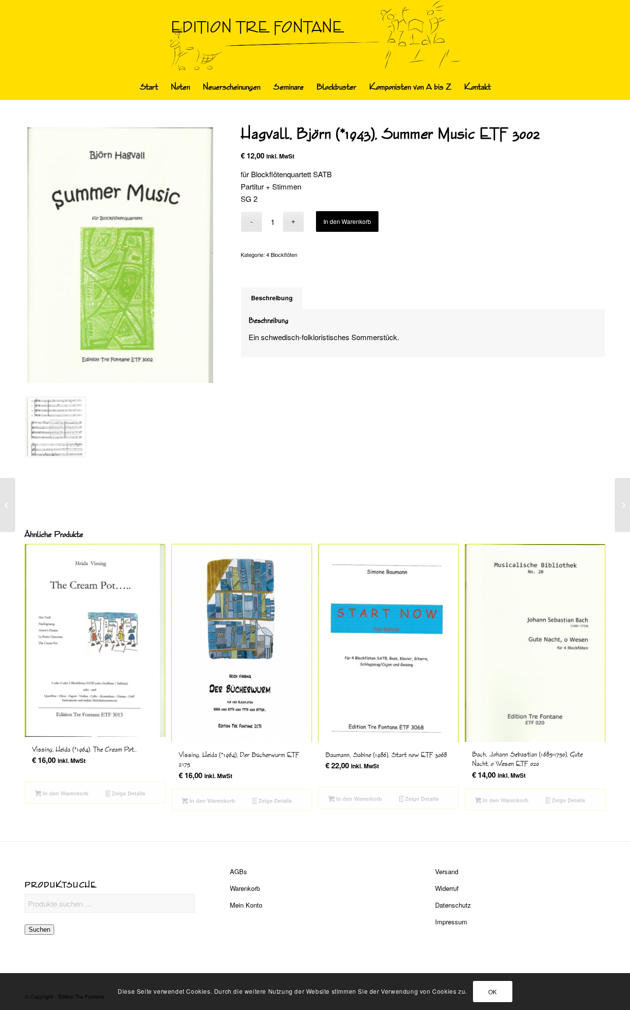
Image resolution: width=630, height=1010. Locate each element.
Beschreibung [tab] (272, 297)
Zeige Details (127, 793)
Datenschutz (453, 905)
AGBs (238, 871)
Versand (446, 871)
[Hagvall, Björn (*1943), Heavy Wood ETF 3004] (622, 505)
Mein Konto (246, 905)
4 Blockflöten (281, 254)
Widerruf (447, 888)
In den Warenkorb (347, 221)
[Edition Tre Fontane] (315, 37)
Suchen (39, 929)
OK (492, 991)
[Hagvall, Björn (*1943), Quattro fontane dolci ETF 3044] (7, 505)
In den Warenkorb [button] (65, 793)
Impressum (451, 921)
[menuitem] (148, 87)
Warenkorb (245, 888)
